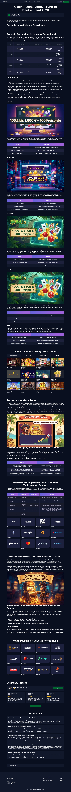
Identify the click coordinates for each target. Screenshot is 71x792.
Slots (57, 355)
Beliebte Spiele (13, 355)
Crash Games (42, 355)
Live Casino (27, 355)
